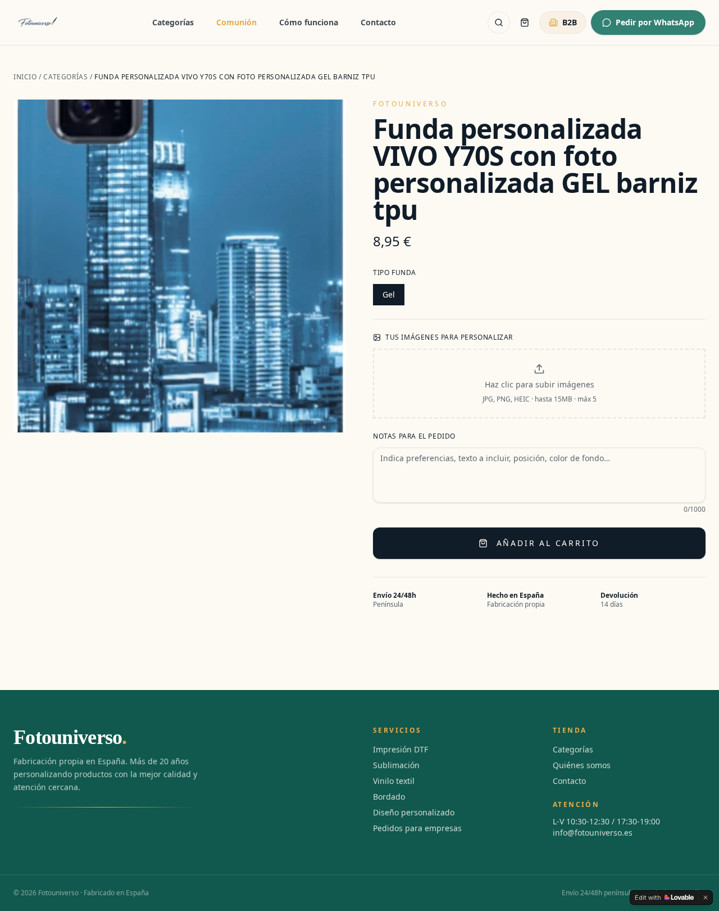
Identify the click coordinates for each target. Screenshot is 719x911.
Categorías (173, 22)
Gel (389, 294)
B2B (569, 22)
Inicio (25, 77)
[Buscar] (499, 22)
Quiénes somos (582, 765)
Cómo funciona (308, 22)
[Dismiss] (705, 897)
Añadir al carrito (548, 543)
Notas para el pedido (414, 436)
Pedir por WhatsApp (655, 22)
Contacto (378, 22)
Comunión (236, 22)
